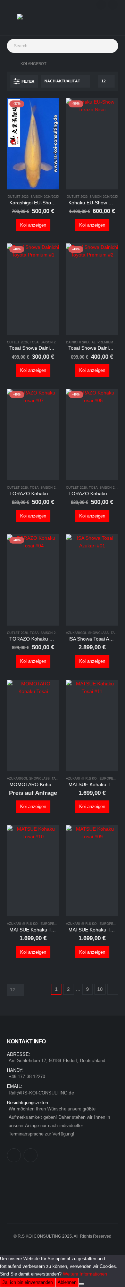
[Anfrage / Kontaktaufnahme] (107, 22)
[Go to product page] (92, 580)
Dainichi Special (80, 342)
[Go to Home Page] (9, 63)
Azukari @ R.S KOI (82, 778)
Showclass (98, 633)
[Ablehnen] (81, 1284)
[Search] (114, 46)
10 (100, 989)
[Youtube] (113, 5)
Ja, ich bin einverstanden (27, 1282)
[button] (24, 81)
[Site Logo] (31, 22)
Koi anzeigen (33, 225)
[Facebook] (101, 5)
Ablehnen (67, 1282)
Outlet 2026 (18, 196)
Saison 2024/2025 (45, 196)
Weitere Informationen (85, 1274)
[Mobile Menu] (12, 22)
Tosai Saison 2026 (45, 342)
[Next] (112, 989)
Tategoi (117, 633)
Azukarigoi (76, 633)
